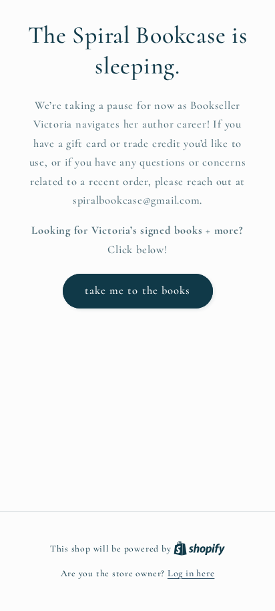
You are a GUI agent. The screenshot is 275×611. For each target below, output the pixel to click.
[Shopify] (199, 548)
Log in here (191, 573)
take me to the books (138, 290)
